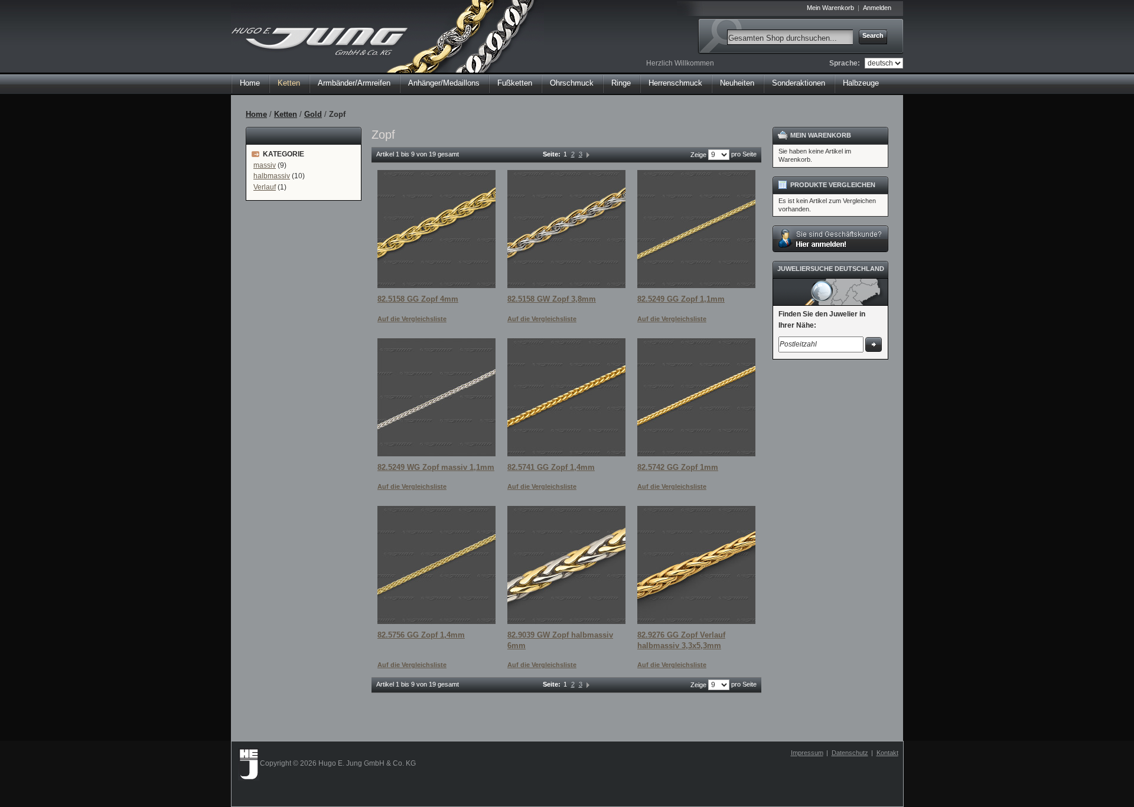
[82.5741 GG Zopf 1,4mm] (566, 397)
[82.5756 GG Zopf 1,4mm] (436, 565)
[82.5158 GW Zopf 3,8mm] (566, 229)
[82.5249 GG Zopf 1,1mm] (696, 229)
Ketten (285, 114)
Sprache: (844, 63)
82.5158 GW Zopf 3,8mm (551, 299)
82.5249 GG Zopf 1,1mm (681, 299)
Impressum (807, 752)
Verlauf (264, 187)
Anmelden (877, 7)
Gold (313, 114)
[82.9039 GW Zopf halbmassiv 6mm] (566, 565)
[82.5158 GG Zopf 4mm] (436, 229)
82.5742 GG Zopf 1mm (677, 467)
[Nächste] (587, 154)
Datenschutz (850, 752)
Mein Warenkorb (830, 7)
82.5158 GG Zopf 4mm (417, 299)
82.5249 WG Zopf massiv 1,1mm (435, 467)
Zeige (698, 154)
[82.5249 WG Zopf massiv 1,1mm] (436, 397)
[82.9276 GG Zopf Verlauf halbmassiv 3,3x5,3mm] (696, 565)
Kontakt (887, 752)
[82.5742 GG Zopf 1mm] (696, 397)
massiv (264, 165)
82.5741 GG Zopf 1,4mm (551, 467)
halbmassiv (271, 176)
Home (250, 83)
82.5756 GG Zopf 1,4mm (421, 634)
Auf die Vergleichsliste (412, 318)
